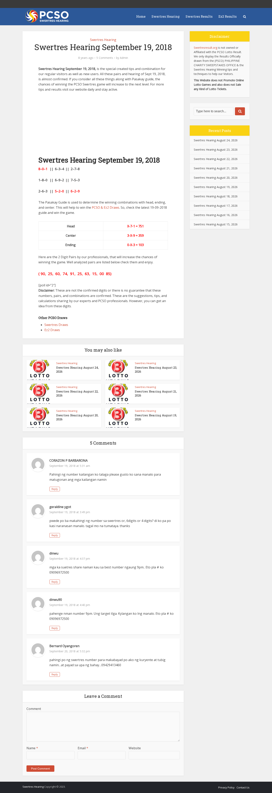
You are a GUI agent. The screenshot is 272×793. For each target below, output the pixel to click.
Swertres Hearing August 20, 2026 (216, 177)
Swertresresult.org (205, 47)
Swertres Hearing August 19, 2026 (216, 187)
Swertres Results (199, 16)
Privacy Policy (226, 787)
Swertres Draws (56, 325)
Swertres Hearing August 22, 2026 (216, 159)
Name (32, 748)
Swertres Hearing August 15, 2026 (216, 224)
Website (135, 748)
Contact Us (243, 787)
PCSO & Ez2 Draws (105, 207)
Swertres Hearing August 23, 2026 (216, 149)
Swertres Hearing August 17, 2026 (216, 205)
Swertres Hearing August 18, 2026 (216, 196)
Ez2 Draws (52, 330)
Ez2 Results (227, 16)
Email (83, 748)
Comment (33, 709)
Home (141, 16)
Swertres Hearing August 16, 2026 (216, 215)
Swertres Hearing (166, 16)
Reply (55, 489)
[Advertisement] (103, 126)
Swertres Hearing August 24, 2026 (216, 140)
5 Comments (104, 58)
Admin (124, 58)
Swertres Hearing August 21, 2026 (216, 168)
